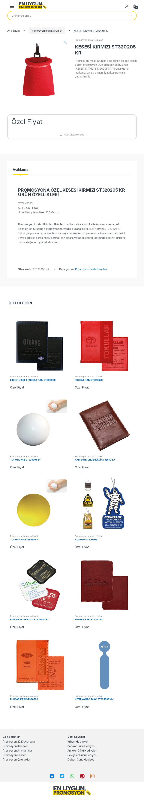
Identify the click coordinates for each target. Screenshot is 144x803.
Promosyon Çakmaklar (16, 759)
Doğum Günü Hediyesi (81, 759)
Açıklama (20, 169)
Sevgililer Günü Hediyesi (82, 755)
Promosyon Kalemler (15, 746)
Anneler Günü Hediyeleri (82, 750)
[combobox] (67, 15)
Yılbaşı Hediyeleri (78, 741)
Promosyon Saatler (14, 755)
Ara (131, 15)
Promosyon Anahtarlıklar (17, 750)
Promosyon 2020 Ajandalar (19, 741)
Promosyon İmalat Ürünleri (47, 30)
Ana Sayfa (13, 30)
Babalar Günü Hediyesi (81, 746)
